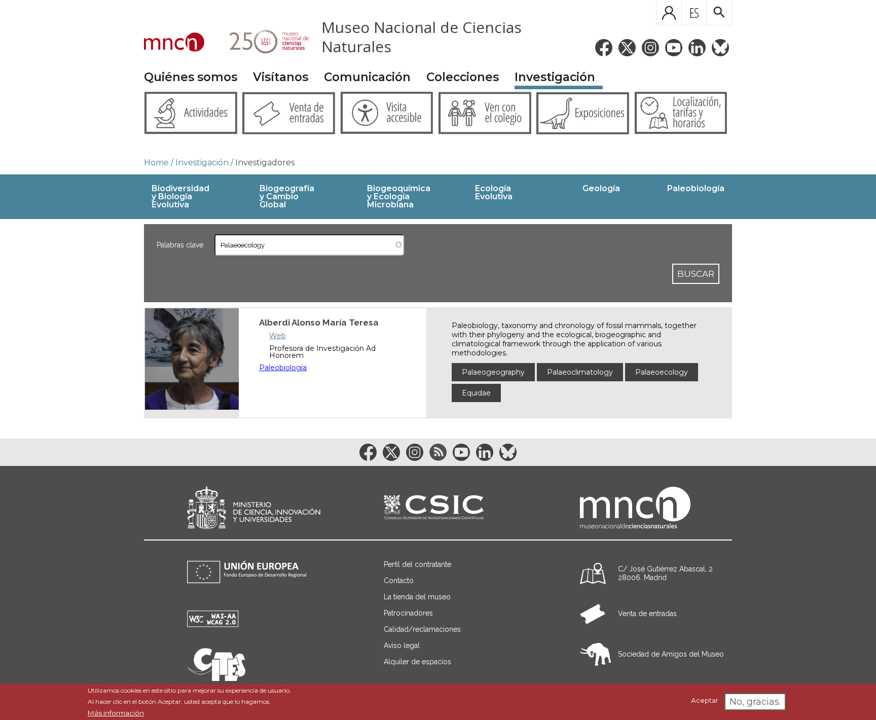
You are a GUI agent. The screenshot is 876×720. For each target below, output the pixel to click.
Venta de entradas (647, 613)
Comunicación (367, 77)
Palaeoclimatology (580, 372)
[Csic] (434, 508)
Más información (116, 713)
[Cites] (216, 678)
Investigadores (265, 162)
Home (156, 162)
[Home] (174, 43)
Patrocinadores (408, 613)
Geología (601, 188)
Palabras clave (180, 244)
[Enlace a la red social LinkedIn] (697, 47)
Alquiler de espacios (417, 661)
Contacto (399, 580)
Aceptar (704, 701)
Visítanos (280, 77)
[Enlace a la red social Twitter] (627, 47)
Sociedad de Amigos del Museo (671, 654)
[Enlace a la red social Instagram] (650, 47)
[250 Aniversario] (262, 43)
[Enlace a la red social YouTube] (673, 47)
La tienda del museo (417, 596)
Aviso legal (402, 645)
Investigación (555, 77)
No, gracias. (755, 701)
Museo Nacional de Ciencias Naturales (421, 37)
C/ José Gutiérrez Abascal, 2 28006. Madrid (665, 573)
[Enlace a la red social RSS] (438, 452)
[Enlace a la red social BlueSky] (720, 47)
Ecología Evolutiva (494, 192)
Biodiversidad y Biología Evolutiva (180, 196)
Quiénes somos (190, 77)
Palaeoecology (661, 372)
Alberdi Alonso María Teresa (319, 322)
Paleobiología (695, 188)
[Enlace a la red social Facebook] (603, 47)
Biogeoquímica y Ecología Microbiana (398, 196)
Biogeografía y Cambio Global (287, 196)
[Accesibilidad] (213, 624)
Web (277, 335)
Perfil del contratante (417, 564)
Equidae (476, 393)
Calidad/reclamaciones (422, 629)
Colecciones (462, 77)
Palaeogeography (493, 372)
